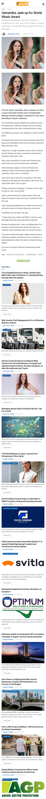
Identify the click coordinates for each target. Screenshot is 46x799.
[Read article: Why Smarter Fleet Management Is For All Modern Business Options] (23, 338)
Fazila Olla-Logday (8, 325)
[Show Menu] (3, 4)
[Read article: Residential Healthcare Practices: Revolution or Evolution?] (23, 607)
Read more (8, 314)
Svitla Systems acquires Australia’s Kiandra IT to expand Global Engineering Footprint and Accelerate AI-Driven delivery (22, 544)
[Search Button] (43, 3)
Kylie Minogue (31, 254)
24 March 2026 (19, 732)
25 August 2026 (19, 280)
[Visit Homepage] (22, 4)
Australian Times (14, 34)
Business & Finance (10, 463)
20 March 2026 (20, 775)
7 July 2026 (19, 371)
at (4, 418)
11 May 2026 (18, 549)
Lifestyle (9, 9)
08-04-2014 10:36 (28, 34)
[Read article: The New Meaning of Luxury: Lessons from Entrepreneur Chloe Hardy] (23, 472)
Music (41, 254)
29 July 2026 (19, 325)
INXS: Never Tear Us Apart (15, 254)
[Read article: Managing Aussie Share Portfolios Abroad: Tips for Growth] (23, 427)
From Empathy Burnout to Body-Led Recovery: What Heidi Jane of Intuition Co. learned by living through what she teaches (22, 275)
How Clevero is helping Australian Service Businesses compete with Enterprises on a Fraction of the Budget (19, 681)
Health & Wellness (10, 644)
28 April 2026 (19, 639)
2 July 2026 (19, 414)
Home (3, 9)
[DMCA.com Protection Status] (23, 260)
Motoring (6, 330)
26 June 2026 (19, 504)
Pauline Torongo (8, 280)
